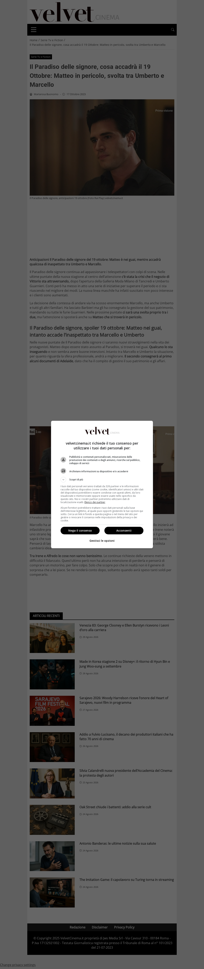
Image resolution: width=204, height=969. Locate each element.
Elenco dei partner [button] (94, 502)
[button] (102, 479)
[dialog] (102, 484)
